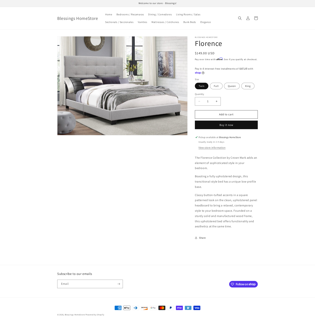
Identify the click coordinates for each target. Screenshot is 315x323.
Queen (232, 86)
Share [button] (202, 237)
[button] (240, 18)
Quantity (199, 94)
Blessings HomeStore (75, 314)
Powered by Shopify (94, 314)
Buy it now (226, 125)
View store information (212, 147)
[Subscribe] (119, 284)
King (248, 86)
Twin (202, 86)
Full (216, 86)
